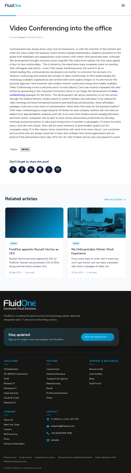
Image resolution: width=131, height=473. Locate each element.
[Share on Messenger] (39, 169)
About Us (8, 419)
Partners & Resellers (14, 443)
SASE (6, 378)
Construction (52, 369)
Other (49, 397)
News (25, 149)
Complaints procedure (45, 457)
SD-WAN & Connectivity (16, 374)
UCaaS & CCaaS (11, 397)
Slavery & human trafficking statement (75, 457)
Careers (8, 429)
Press (7, 439)
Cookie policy (25, 457)
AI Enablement (11, 369)
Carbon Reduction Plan (105, 457)
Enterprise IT (10, 388)
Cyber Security (11, 393)
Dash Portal (95, 383)
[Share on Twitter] (13, 169)
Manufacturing (53, 383)
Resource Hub (96, 369)
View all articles (113, 199)
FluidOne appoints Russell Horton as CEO (34, 251)
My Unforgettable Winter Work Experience (92, 251)
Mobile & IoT (10, 402)
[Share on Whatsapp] (48, 169)
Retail (49, 388)
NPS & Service (11, 434)
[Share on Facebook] (22, 169)
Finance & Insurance (55, 374)
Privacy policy (10, 457)
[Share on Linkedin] (31, 169)
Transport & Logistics (57, 378)
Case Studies (95, 374)
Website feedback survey (15, 461)
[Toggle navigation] (123, 5)
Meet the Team (11, 424)
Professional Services (57, 393)
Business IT (9, 383)
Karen (22, 37)
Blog (91, 378)
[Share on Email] (57, 169)
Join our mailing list (96, 336)
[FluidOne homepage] (20, 305)
